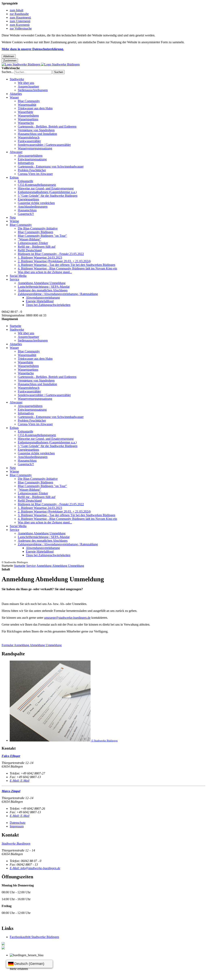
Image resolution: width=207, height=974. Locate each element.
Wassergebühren (28, 115)
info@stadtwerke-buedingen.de (35, 868)
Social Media (18, 275)
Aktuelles (16, 93)
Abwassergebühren (30, 155)
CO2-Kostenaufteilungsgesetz (37, 184)
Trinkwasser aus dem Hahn (35, 108)
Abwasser (16, 152)
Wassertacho (26, 123)
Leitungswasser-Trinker (33, 243)
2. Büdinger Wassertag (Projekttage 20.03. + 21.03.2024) (54, 261)
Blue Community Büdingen (35, 232)
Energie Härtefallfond (40, 301)
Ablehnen (8, 56)
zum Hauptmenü (20, 17)
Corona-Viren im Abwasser (35, 174)
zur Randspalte (19, 14)
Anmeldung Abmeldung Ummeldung (41, 283)
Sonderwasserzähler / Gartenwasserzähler (44, 144)
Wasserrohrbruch (28, 137)
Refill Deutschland (30, 250)
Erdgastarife (25, 181)
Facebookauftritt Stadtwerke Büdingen (34, 937)
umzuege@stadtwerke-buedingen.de (67, 617)
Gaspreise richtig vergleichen (36, 203)
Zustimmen (9, 60)
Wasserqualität (27, 104)
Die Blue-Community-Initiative (38, 228)
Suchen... (8, 72)
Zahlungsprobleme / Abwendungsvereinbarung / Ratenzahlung (58, 294)
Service (14, 279)
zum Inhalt (16, 10)
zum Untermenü (20, 21)
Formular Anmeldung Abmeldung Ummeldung (32, 645)
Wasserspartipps (28, 119)
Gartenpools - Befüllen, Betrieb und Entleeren (47, 126)
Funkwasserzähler (29, 141)
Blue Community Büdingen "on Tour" (42, 235)
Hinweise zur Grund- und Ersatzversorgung (46, 188)
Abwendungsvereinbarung (43, 297)
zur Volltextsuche (21, 28)
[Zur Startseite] (41, 64)
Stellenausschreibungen (33, 90)
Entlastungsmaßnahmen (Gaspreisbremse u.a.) (47, 192)
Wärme (14, 221)
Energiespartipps (28, 199)
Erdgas (14, 177)
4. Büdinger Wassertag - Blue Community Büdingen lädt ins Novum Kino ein (67, 268)
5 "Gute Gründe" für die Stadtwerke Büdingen (47, 195)
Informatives (26, 163)
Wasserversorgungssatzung (35, 148)
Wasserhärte (25, 112)
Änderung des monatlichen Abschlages (43, 290)
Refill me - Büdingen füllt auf (36, 246)
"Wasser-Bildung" (29, 239)
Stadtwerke (17, 79)
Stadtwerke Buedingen (16, 843)
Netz (13, 217)
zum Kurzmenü (20, 24)
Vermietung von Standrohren (36, 130)
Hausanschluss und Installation (37, 133)
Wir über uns (26, 83)
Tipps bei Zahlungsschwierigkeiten (48, 305)
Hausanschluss (27, 210)
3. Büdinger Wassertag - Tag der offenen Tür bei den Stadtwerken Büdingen (66, 265)
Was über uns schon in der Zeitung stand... (45, 272)
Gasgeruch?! (26, 214)
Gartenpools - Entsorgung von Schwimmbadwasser (50, 166)
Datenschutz (17, 822)
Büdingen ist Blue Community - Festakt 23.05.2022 (51, 254)
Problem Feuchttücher (32, 170)
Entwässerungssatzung (32, 159)
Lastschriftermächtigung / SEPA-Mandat (44, 286)
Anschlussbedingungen (33, 206)
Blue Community (29, 101)
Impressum (17, 826)
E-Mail (19, 780)
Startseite (15, 326)
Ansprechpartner (28, 86)
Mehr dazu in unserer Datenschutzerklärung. (33, 49)
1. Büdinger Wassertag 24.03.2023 (40, 257)
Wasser (14, 97)
